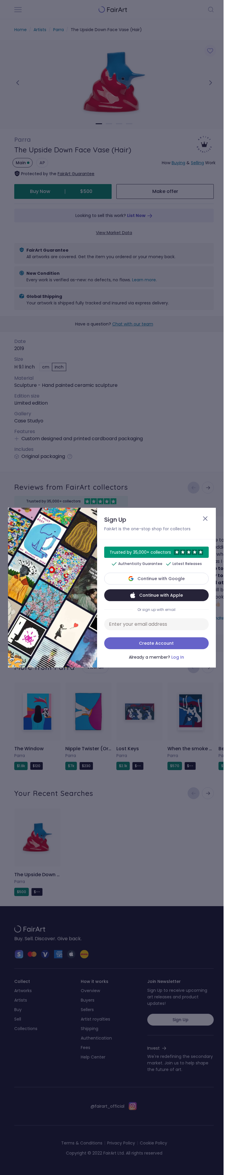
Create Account (156, 643)
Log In (177, 657)
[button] (112, 587)
